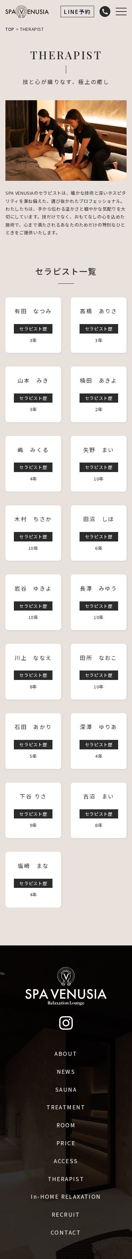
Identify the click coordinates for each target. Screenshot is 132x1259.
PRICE (66, 1143)
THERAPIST (66, 1179)
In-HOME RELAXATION (66, 1196)
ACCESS (66, 1161)
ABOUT (65, 1053)
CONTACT (66, 1232)
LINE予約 (77, 11)
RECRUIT (66, 1214)
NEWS (66, 1071)
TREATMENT (66, 1107)
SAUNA (66, 1089)
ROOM (66, 1125)
